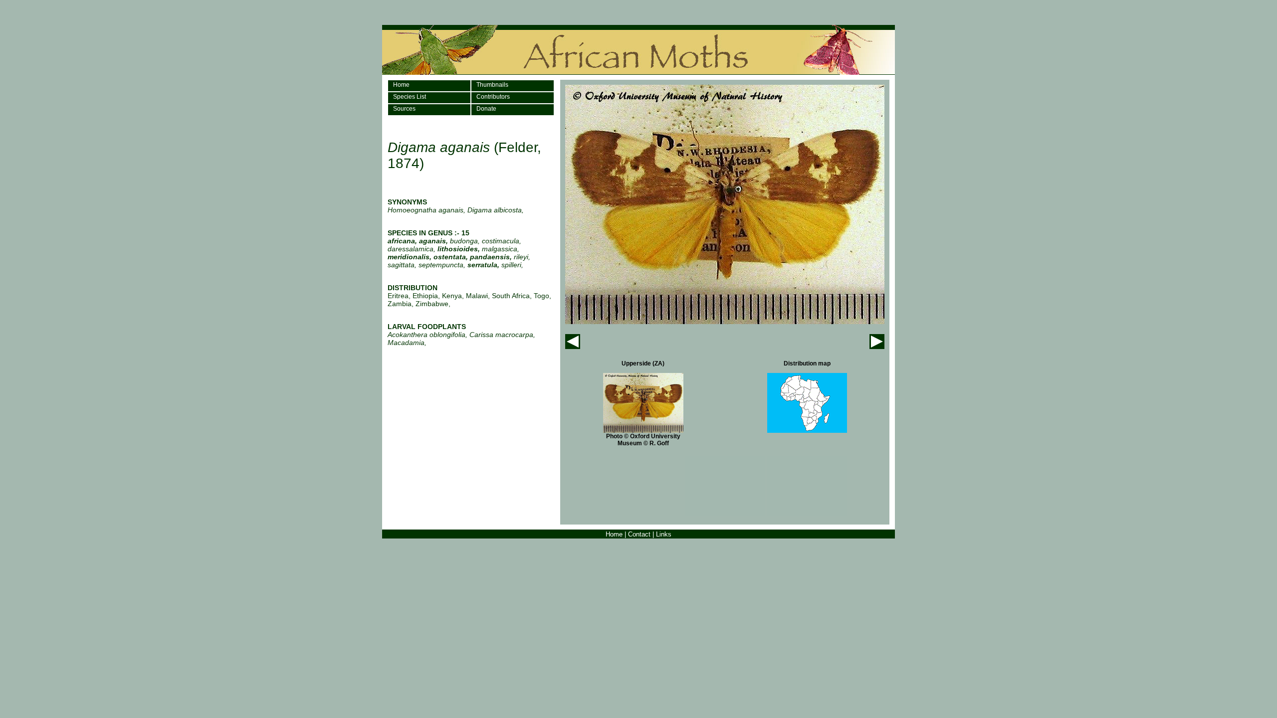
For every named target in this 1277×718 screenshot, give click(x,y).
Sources (404, 108)
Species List (409, 96)
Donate (486, 108)
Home (401, 84)
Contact (639, 534)
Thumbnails (492, 84)
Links (663, 534)
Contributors (493, 96)
